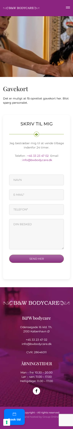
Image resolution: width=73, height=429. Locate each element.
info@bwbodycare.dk (37, 160)
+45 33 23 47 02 (38, 156)
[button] (68, 8)
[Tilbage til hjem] (21, 8)
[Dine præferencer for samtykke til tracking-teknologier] (6, 422)
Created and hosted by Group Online (36, 416)
